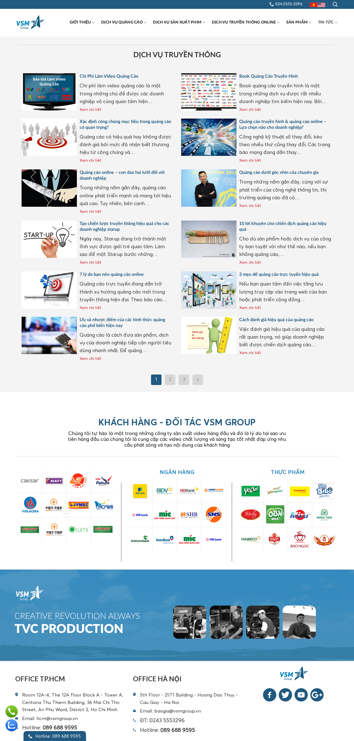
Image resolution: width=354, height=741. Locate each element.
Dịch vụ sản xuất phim (177, 22)
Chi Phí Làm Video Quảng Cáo (109, 76)
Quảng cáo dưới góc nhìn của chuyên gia (279, 172)
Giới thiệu (80, 22)
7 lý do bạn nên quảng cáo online (112, 274)
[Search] (335, 4)
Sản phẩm (297, 22)
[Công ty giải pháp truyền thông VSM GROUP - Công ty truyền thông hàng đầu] (31, 22)
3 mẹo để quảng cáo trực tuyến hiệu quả (279, 274)
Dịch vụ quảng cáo (122, 22)
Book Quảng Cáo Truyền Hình (269, 76)
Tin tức (326, 22)
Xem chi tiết (90, 109)
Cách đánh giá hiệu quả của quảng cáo (276, 320)
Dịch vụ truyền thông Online (244, 22)
